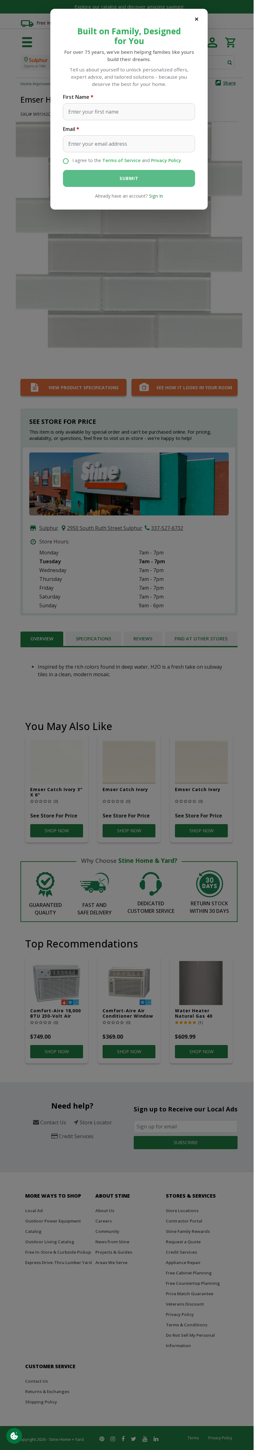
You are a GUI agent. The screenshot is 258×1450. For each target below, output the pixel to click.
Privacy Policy (166, 160)
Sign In (156, 196)
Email (69, 129)
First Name (76, 96)
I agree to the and (126, 160)
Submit (129, 178)
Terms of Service (121, 160)
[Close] (196, 19)
